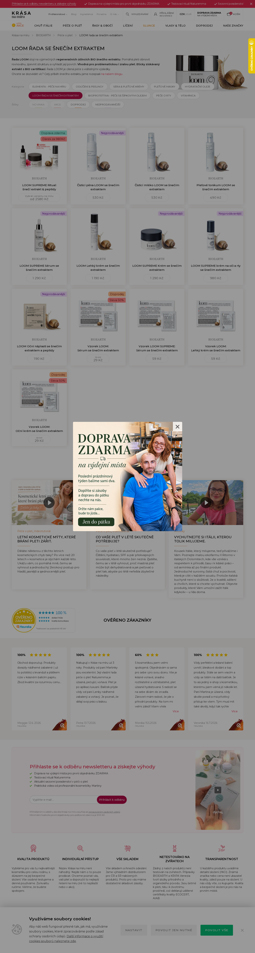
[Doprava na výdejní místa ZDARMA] (127, 476)
